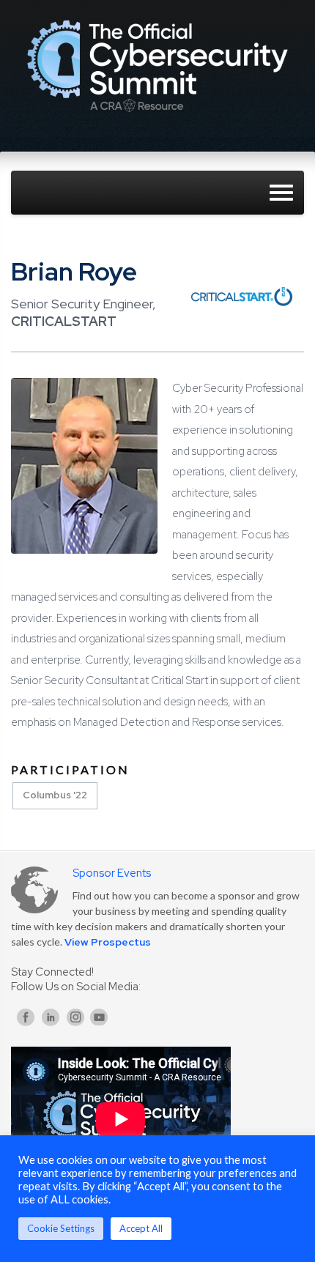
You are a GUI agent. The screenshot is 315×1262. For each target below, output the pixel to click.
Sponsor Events (112, 873)
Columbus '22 (55, 795)
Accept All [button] (141, 1228)
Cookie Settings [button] (60, 1228)
